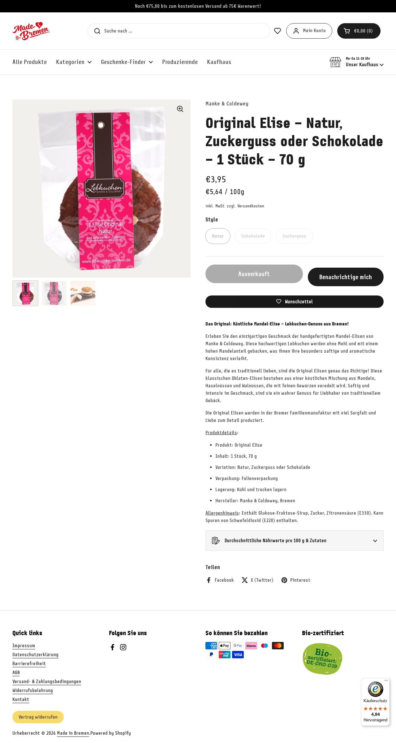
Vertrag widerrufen (38, 717)
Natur (218, 236)
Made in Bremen (73, 733)
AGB (16, 672)
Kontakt (20, 699)
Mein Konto (314, 31)
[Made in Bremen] (31, 31)
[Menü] (386, 682)
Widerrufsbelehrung (32, 690)
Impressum (23, 646)
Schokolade (253, 236)
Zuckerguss (294, 236)
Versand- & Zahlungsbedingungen (46, 681)
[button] (359, 31)
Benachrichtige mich (345, 277)
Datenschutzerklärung (35, 655)
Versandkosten (250, 206)
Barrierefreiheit (29, 663)
